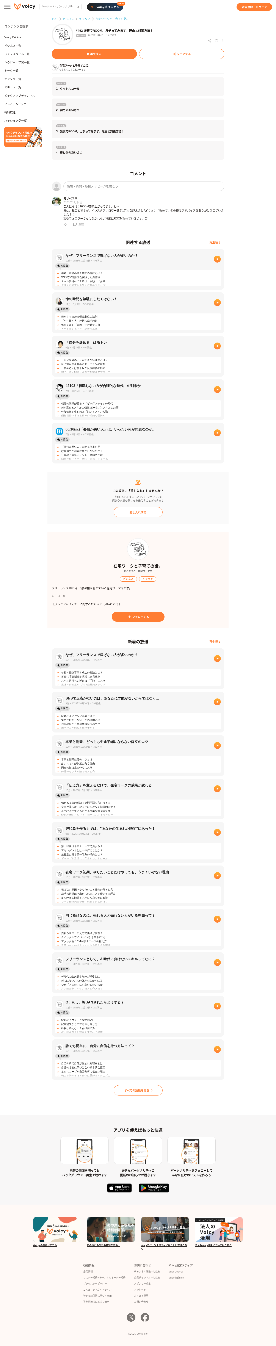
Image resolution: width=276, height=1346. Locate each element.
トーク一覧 (11, 70)
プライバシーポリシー (95, 1283)
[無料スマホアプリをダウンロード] (23, 137)
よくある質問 (141, 1295)
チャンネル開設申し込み (147, 1271)
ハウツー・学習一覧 (17, 62)
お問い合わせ (141, 1302)
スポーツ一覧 (12, 87)
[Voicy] (24, 7)
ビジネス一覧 (12, 45)
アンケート (140, 1289)
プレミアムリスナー (16, 104)
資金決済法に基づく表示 (96, 1302)
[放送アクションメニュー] (222, 41)
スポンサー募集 (142, 1283)
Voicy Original (13, 37)
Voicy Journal (176, 1271)
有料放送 (10, 112)
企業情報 (88, 1271)
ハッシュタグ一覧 (15, 120)
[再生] (217, 259)
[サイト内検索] (77, 7)
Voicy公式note (176, 1277)
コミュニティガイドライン (97, 1289)
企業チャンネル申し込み (147, 1277)
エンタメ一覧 (12, 79)
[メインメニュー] (7, 6)
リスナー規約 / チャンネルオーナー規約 (104, 1277)
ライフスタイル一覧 (17, 54)
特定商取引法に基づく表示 (97, 1295)
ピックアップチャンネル (19, 95)
